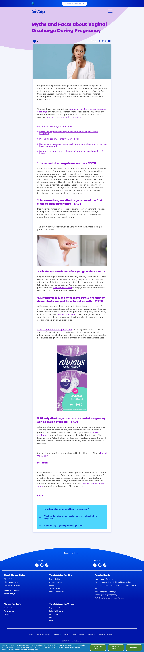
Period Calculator (56, 591)
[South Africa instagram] (104, 565)
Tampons (7, 614)
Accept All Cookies (98, 647)
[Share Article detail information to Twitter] (103, 41)
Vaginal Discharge (56, 608)
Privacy (31, 634)
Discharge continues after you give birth (59, 139)
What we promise (11, 582)
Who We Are (9, 579)
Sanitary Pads (9, 608)
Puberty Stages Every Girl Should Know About (113, 582)
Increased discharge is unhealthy (55, 126)
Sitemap (66, 634)
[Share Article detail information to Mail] (109, 41)
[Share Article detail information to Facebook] (100, 41)
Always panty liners (62, 287)
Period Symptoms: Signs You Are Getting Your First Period (115, 587)
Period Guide (54, 579)
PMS (51, 620)
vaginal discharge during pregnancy (64, 117)
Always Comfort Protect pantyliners (54, 329)
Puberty (52, 585)
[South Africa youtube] (100, 565)
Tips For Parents (56, 588)
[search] (84, 4)
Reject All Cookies (116, 647)
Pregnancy (53, 614)
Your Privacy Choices (43, 634)
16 (38, 41)
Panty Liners (9, 611)
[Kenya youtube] (42, 565)
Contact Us (91, 634)
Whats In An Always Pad (13, 585)
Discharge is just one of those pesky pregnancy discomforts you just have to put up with (72, 145)
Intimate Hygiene (56, 611)
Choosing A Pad (55, 582)
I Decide (133, 647)
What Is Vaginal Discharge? (106, 591)
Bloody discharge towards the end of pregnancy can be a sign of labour (71, 152)
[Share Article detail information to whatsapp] (106, 41)
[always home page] (38, 11)
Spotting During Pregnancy (106, 595)
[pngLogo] (34, 3)
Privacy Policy (51, 647)
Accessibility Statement (105, 634)
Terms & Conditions (78, 634)
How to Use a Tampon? (104, 579)
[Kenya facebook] (37, 565)
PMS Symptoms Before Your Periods (109, 598)
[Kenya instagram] (46, 565)
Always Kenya (9, 594)
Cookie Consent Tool (22, 650)
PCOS (51, 617)
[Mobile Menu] (110, 11)
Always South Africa (12, 590)
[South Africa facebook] (95, 565)
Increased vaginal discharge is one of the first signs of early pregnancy (68, 132)
